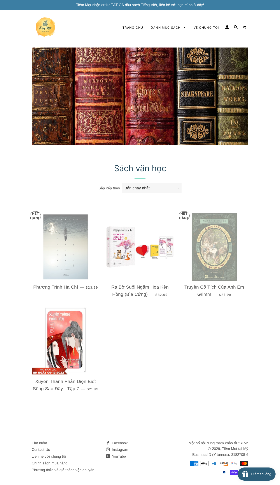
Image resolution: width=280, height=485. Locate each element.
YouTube (118, 456)
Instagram (119, 450)
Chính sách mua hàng (49, 463)
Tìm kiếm (39, 443)
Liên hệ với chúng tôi (49, 456)
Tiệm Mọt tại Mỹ (235, 449)
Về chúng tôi (206, 27)
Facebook (119, 443)
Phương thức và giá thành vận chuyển (63, 470)
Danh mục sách (166, 27)
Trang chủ (132, 27)
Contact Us (41, 450)
